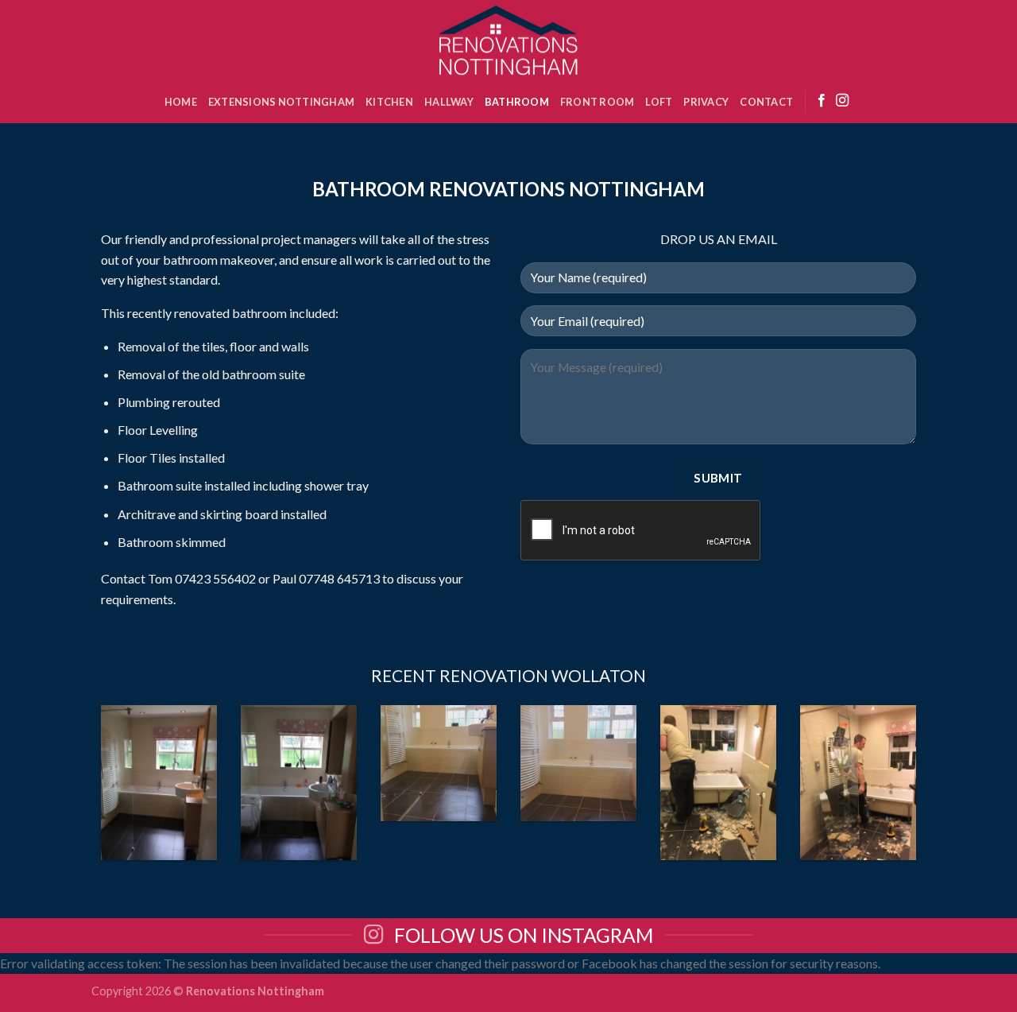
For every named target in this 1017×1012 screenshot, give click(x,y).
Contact (766, 101)
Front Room (597, 101)
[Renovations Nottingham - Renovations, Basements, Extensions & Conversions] (508, 40)
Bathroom (517, 101)
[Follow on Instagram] (842, 101)
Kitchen (389, 101)
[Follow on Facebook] (821, 101)
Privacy (706, 101)
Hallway (449, 101)
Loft (658, 101)
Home (180, 101)
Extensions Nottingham (281, 101)
